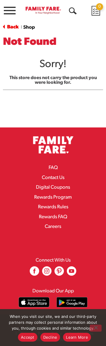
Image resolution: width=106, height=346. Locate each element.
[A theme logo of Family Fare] (43, 10)
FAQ (53, 167)
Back (12, 27)
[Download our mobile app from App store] (34, 302)
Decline (50, 337)
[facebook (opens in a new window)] (34, 273)
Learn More (77, 337)
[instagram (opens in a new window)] (47, 273)
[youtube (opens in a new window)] (71, 273)
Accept (27, 337)
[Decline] (96, 328)
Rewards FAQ (53, 216)
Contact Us (53, 177)
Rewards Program (53, 197)
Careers (53, 226)
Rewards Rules (53, 206)
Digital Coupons (53, 187)
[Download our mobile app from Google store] (72, 302)
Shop (29, 27)
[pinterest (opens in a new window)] (59, 273)
